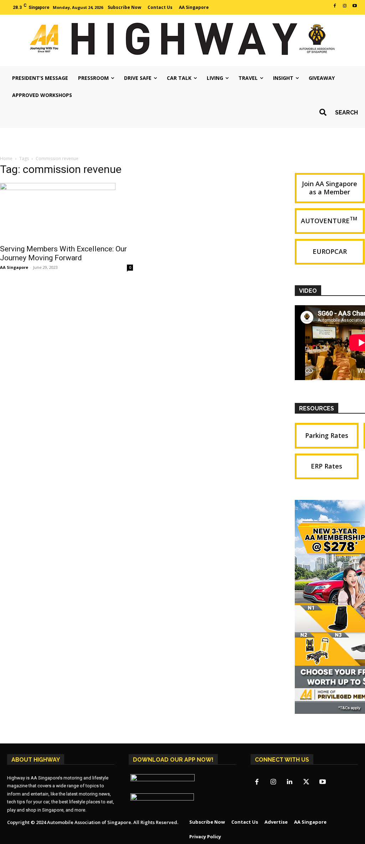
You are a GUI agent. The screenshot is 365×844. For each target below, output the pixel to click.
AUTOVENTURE (330, 220)
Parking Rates (326, 435)
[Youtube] (354, 6)
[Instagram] (344, 6)
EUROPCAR (330, 251)
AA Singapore (14, 267)
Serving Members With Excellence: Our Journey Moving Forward (63, 253)
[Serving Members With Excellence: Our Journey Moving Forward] (66, 211)
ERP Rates (326, 466)
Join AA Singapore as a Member (329, 187)
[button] (336, 112)
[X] (306, 782)
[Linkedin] (289, 782)
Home (6, 158)
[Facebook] (334, 6)
